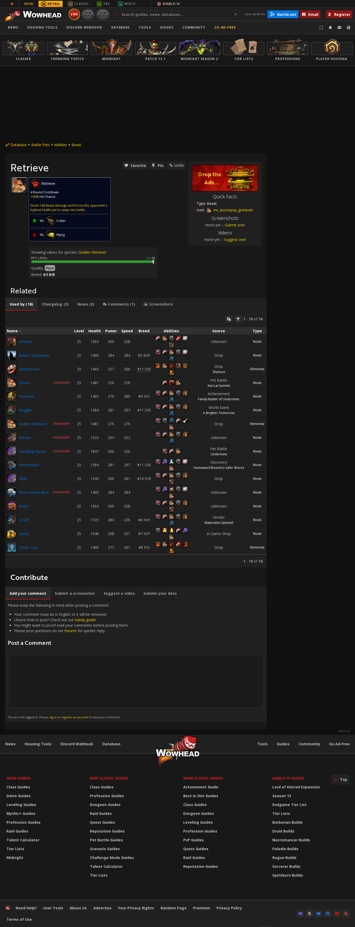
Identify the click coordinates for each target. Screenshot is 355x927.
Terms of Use (19, 919)
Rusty (23, 506)
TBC (106, 4)
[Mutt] (12, 479)
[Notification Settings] (330, 27)
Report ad (344, 731)
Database (120, 27)
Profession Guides (23, 822)
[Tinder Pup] (12, 547)
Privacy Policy (229, 907)
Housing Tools (38, 743)
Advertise (102, 907)
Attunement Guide (200, 786)
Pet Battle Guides (106, 839)
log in (53, 717)
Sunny (24, 533)
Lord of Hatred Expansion (296, 786)
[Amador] (12, 342)
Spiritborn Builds (287, 875)
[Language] (348, 27)
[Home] (35, 14)
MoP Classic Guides (109, 778)
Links (179, 165)
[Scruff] (12, 520)
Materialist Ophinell (219, 522)
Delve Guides (18, 795)
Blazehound (29, 369)
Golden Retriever (92, 252)
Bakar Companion (34, 355)
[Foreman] (12, 396)
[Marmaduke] (12, 465)
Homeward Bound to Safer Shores (219, 467)
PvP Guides (193, 839)
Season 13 (281, 795)
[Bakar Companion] (12, 355)
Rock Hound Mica (34, 492)
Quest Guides (102, 822)
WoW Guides (18, 778)
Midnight (14, 857)
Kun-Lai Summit (219, 385)
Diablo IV (171, 4)
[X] (309, 913)
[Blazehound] (12, 369)
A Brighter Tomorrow (218, 413)
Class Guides (18, 786)
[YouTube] (337, 913)
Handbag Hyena (32, 451)
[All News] (12, 4)
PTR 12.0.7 (103, 14)
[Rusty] (12, 506)
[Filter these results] (238, 319)
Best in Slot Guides (200, 795)
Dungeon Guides (105, 804)
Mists (129, 4)
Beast (76, 144)
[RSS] (346, 913)
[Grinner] (12, 438)
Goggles (26, 410)
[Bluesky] (319, 913)
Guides (166, 27)
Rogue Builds (284, 857)
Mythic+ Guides (20, 813)
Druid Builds (283, 831)
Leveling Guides (21, 804)
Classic (81, 4)
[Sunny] (12, 534)
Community (193, 27)
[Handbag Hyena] (12, 451)
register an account (74, 717)
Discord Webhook (84, 27)
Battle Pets (40, 144)
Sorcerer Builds (286, 866)
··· (144, 4)
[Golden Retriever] (12, 424)
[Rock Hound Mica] (12, 492)
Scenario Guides (105, 848)
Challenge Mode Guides (112, 857)
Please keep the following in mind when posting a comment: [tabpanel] (68, 661)
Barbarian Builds (287, 822)
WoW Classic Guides (203, 778)
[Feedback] (339, 27)
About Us (78, 907)
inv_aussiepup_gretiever (233, 209)
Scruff (24, 519)
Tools (262, 743)
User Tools (53, 907)
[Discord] (300, 913)
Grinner (25, 437)
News (13, 27)
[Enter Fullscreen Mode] (321, 27)
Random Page (174, 907)
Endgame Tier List (289, 804)
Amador (25, 341)
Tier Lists (15, 848)
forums (70, 630)
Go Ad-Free (225, 27)
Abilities (60, 144)
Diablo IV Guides (288, 778)
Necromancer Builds (291, 839)
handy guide (85, 619)
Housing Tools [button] (42, 27)
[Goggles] (12, 410)
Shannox (219, 372)
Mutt (23, 478)
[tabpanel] (136, 439)
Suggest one (234, 239)
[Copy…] (229, 319)
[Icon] (19, 185)
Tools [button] (145, 27)
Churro (24, 382)
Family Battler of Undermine (218, 399)
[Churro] (12, 383)
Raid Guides (17, 831)
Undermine (219, 454)
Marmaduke (29, 464)
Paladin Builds (285, 848)
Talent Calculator (22, 839)
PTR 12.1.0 (88, 14)
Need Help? (26, 907)
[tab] (21, 304)
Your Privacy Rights (136, 907)
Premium (201, 907)
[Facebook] (328, 913)
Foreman (26, 396)
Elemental (257, 369)
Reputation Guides (107, 831)
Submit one (234, 224)
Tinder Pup (28, 547)
